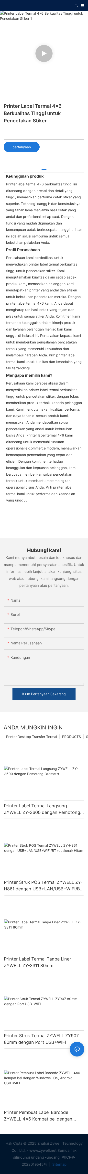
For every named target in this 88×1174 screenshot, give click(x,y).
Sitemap (58, 1164)
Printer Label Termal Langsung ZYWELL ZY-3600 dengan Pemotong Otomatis (42, 809)
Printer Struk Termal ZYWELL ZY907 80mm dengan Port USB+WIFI (41, 1039)
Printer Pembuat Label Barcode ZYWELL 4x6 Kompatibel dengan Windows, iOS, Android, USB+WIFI (39, 1116)
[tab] (44, 168)
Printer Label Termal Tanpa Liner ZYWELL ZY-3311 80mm (37, 962)
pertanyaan (21, 147)
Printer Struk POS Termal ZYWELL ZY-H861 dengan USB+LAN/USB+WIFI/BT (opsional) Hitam (43, 886)
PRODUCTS (71, 737)
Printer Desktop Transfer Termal (31, 737)
